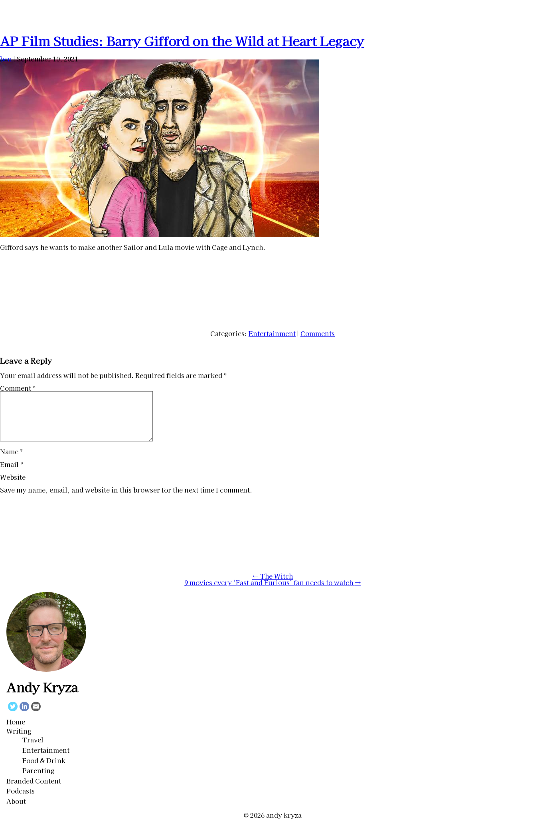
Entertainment (272, 333)
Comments (317, 333)
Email (11, 464)
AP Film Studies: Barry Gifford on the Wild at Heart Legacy (182, 40)
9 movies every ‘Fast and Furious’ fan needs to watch (272, 582)
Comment (18, 388)
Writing (18, 731)
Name (11, 451)
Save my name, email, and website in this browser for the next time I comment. (126, 490)
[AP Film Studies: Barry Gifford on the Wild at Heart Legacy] (159, 234)
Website (13, 477)
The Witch (272, 576)
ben (6, 58)
